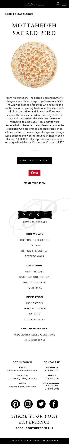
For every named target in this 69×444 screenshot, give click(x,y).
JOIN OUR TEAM (34, 340)
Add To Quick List (34, 161)
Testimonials (34, 256)
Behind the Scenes (34, 251)
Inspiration (34, 297)
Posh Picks (34, 288)
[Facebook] (53, 404)
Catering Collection (34, 277)
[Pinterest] (15, 404)
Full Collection (34, 282)
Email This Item (34, 183)
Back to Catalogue (19, 14)
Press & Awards (34, 309)
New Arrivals (34, 272)
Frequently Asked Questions (34, 335)
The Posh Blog (34, 319)
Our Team (34, 246)
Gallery (34, 314)
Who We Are (34, 234)
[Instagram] (28, 404)
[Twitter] (41, 404)
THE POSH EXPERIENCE (34, 240)
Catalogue (34, 266)
